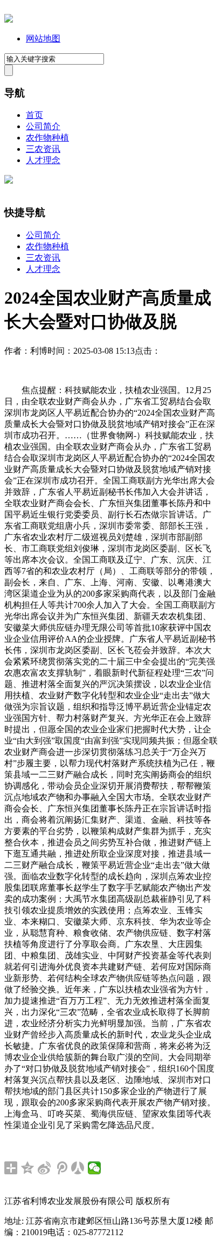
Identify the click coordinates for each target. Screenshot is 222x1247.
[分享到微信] (94, 1167)
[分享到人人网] (78, 1167)
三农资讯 (43, 148)
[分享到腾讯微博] (61, 1167)
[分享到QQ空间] (27, 1167)
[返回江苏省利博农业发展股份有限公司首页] (8, 19)
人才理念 (43, 160)
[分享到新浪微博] (44, 1167)
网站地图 (43, 38)
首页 (34, 115)
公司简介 (43, 126)
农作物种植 (47, 137)
